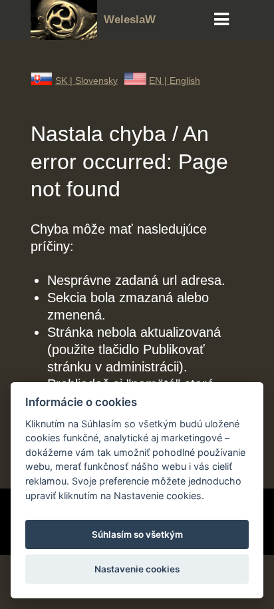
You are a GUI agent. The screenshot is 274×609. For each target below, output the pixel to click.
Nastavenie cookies (137, 569)
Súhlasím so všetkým (137, 534)
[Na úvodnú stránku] (64, 35)
